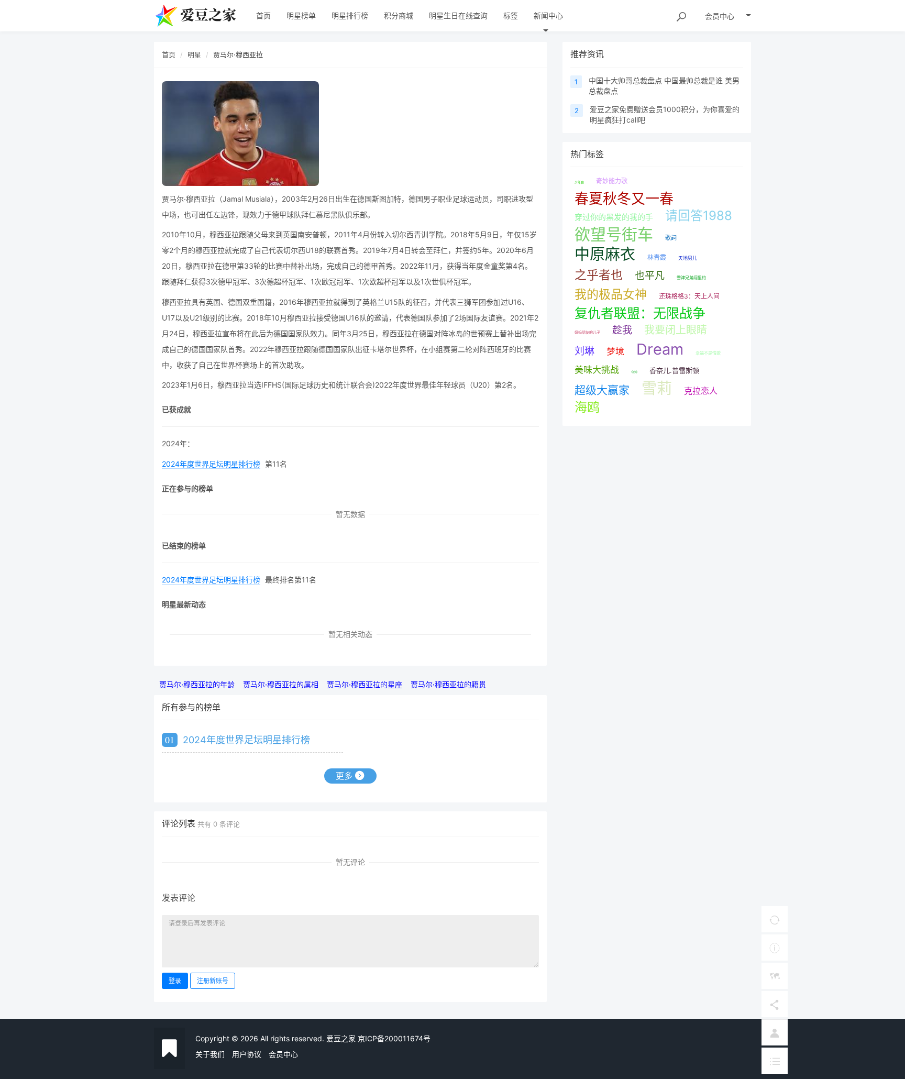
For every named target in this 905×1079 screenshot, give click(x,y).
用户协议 (246, 1054)
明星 (194, 54)
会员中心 (283, 1054)
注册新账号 (212, 981)
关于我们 (210, 1054)
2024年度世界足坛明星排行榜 (211, 463)
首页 (168, 54)
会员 (719, 16)
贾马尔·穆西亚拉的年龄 (197, 684)
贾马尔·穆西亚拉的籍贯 (448, 684)
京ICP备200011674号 (394, 1038)
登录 (175, 981)
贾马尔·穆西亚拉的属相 (280, 684)
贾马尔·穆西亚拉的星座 (364, 684)
